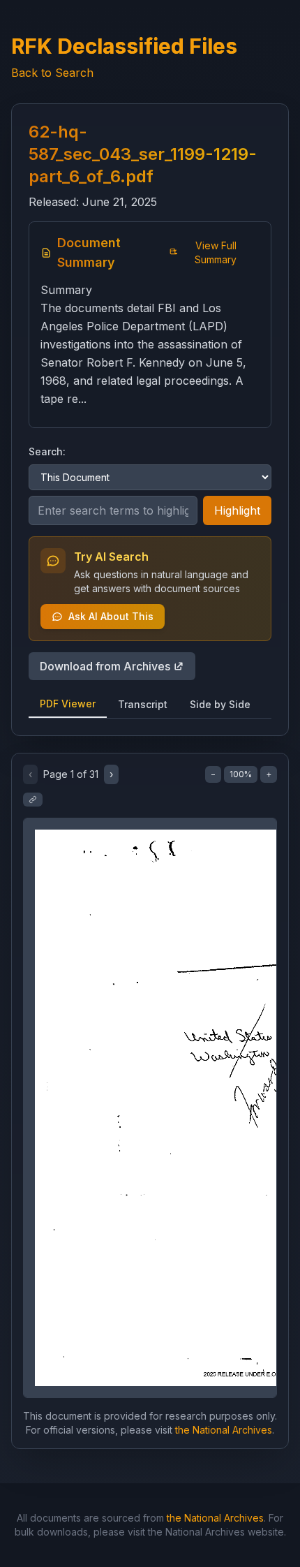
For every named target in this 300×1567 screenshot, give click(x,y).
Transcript (142, 704)
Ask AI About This (110, 616)
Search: (47, 451)
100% (241, 774)
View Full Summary (216, 252)
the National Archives (223, 1430)
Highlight (237, 510)
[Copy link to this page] (33, 800)
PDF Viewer (68, 703)
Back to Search (52, 73)
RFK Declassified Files (124, 46)
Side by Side (220, 704)
